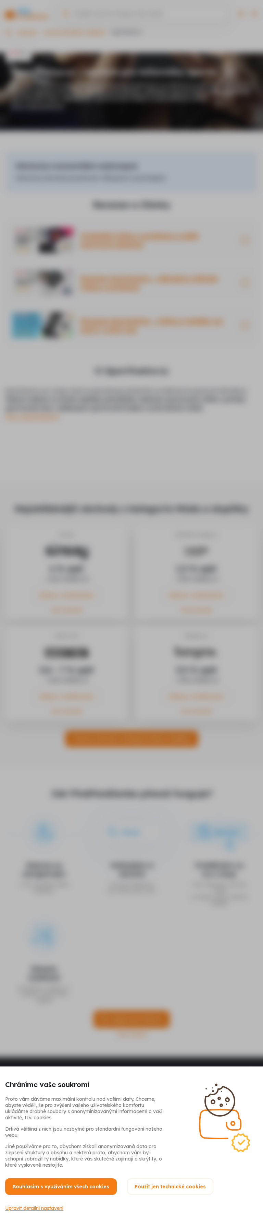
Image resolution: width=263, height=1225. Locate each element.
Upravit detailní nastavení (34, 1208)
